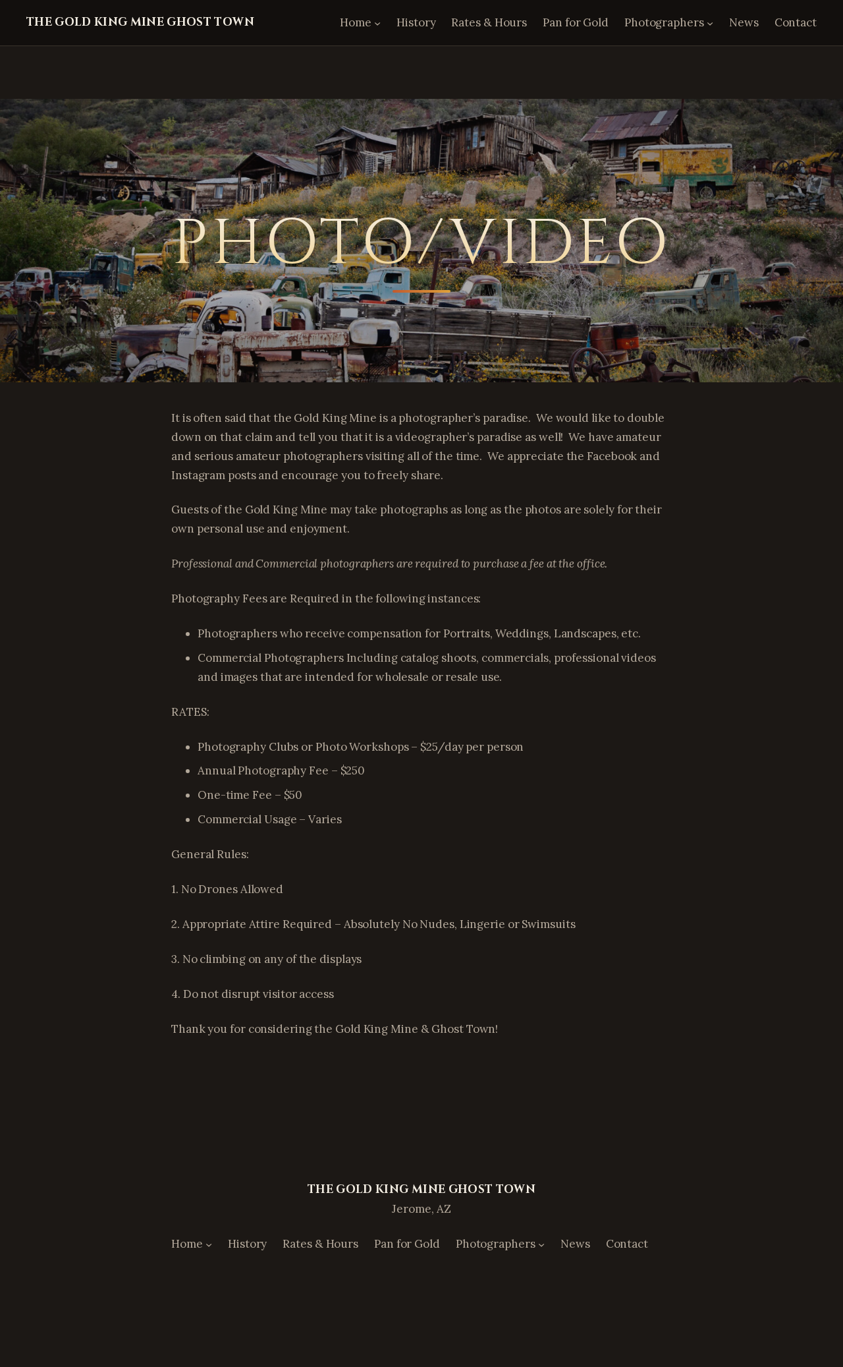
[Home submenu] (377, 22)
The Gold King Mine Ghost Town (140, 22)
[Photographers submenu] (710, 22)
